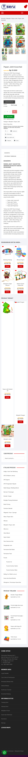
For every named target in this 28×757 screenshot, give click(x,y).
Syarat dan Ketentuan (6, 714)
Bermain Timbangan (9, 492)
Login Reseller (5, 673)
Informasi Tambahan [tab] (10, 156)
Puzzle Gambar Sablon (12, 566)
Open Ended (7, 537)
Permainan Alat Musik (9, 549)
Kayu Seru (9, 124)
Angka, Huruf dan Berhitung (11, 471)
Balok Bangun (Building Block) (11, 488)
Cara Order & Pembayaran (8, 677)
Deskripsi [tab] (7, 152)
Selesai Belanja (5, 685)
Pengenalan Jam (8, 545)
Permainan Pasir (8, 553)
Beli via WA (9, 116)
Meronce (6, 529)
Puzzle (5, 557)
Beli (15, 111)
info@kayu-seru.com (8, 660)
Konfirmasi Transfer (6, 689)
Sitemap (3, 723)
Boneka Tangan (7, 496)
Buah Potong (7, 504)
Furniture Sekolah (8, 508)
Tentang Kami (4, 702)
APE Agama (7, 479)
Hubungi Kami (4, 706)
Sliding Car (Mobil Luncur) (10, 574)
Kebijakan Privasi (5, 710)
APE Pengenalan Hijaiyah (10, 483)
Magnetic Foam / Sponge (10, 512)
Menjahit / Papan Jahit (11, 18)
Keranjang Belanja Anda (7, 681)
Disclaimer (4, 719)
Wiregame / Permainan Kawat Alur (12, 582)
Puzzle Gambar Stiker (11, 570)
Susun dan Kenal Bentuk (10, 578)
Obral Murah (7, 533)
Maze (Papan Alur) (8, 516)
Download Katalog (6, 694)
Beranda (3, 18)
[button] (24, 25)
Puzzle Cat (9, 562)
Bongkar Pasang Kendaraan (11, 500)
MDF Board (13, 73)
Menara (5, 520)
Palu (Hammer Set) (8, 541)
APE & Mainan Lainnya (9, 475)
